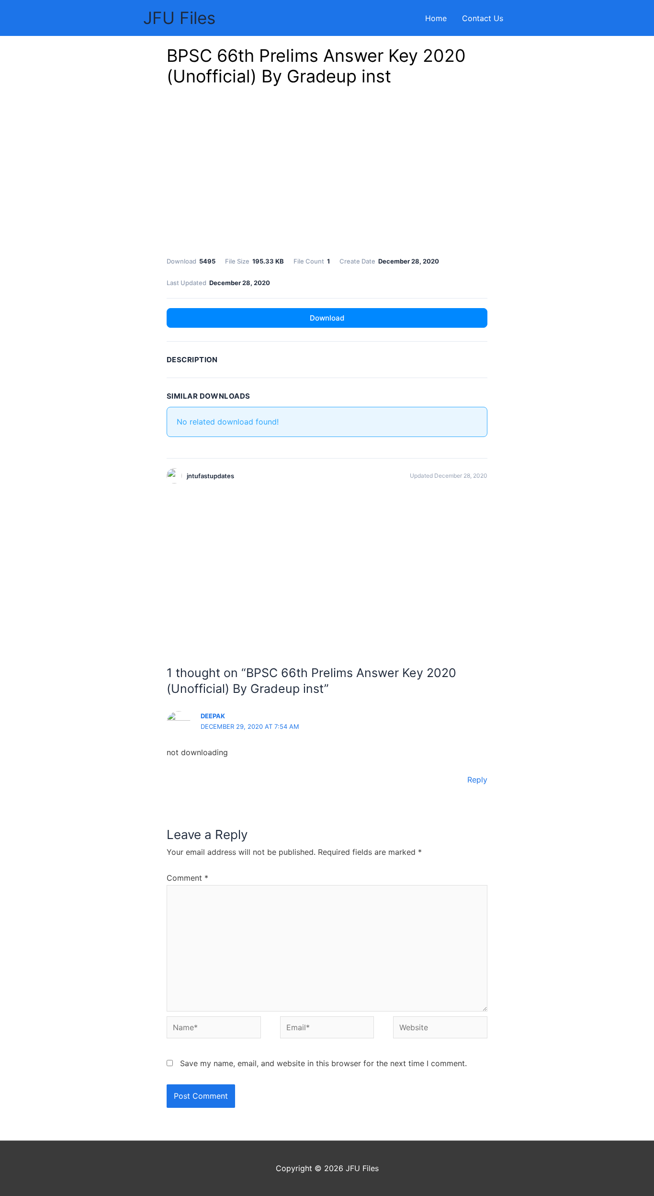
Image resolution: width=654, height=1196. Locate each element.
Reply (477, 779)
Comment (187, 878)
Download (327, 317)
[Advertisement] (327, 174)
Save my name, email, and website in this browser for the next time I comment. (323, 1063)
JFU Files (179, 18)
